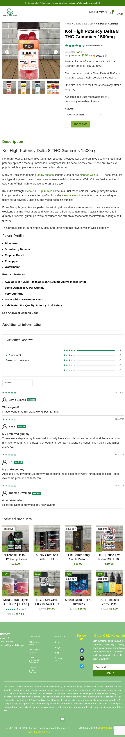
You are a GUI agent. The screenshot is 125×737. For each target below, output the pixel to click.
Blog (57, 653)
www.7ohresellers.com (84, 3)
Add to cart (80, 124)
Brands (77, 23)
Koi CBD (88, 23)
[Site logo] (10, 12)
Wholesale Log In (35, 650)
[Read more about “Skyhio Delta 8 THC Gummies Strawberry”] (68, 593)
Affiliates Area (34, 643)
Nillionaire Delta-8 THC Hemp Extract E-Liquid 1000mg (16, 559)
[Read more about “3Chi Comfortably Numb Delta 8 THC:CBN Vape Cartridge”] (68, 548)
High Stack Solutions (38, 732)
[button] (94, 55)
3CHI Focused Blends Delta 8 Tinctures (109, 604)
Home (68, 23)
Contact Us (58, 659)
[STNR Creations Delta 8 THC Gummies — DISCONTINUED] (47, 538)
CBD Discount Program (34, 659)
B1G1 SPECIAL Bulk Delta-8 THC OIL (47, 604)
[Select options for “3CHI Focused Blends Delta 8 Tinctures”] (99, 593)
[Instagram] (82, 658)
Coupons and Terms (108, 728)
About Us (59, 636)
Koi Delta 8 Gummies (107, 23)
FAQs (57, 647)
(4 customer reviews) (93, 45)
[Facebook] (82, 650)
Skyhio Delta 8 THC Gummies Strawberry (78, 604)
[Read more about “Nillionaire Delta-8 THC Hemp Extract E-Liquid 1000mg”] (5, 548)
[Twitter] (82, 666)
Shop (57, 642)
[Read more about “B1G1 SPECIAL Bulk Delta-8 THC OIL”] (37, 593)
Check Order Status (32, 669)
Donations (35, 636)
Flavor (69, 108)
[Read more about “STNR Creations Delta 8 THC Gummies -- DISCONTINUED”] (37, 548)
